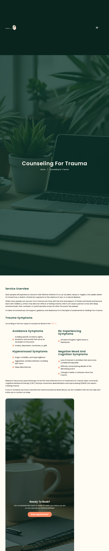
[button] (97, 27)
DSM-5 (53, 323)
